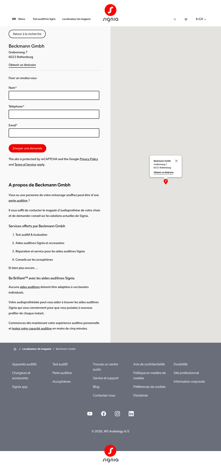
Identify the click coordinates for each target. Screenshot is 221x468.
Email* (13, 125)
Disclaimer (140, 395)
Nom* (13, 88)
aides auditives (30, 287)
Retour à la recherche (27, 34)
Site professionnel (186, 373)
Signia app (20, 387)
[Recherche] (174, 19)
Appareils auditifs (24, 364)
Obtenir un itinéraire (22, 65)
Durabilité (181, 364)
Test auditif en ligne (44, 19)
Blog (96, 387)
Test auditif (60, 364)
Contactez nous (104, 395)
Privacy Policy (89, 159)
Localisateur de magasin (76, 19)
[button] (166, 181)
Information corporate (189, 382)
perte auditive (18, 200)
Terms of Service (25, 164)
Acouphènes (61, 382)
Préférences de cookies (149, 387)
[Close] (176, 161)
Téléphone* (16, 106)
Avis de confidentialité (149, 364)
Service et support (105, 378)
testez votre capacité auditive (32, 328)
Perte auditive (62, 373)
